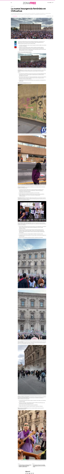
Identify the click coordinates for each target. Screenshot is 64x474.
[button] (32, 61)
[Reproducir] (18, 68)
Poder (14, 6)
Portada (12, 6)
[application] (32, 61)
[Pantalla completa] (45, 68)
